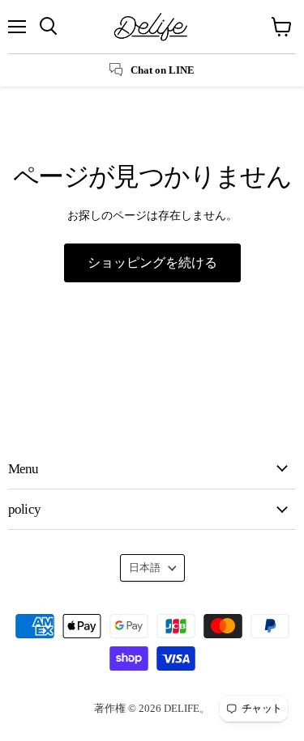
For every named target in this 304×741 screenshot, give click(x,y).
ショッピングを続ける (152, 262)
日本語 (145, 567)
